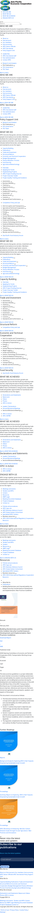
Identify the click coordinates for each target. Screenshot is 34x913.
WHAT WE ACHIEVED (9, 16)
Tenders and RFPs (8, 491)
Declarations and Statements (12, 395)
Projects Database (8, 501)
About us (5, 38)
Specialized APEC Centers (10, 514)
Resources (6, 495)
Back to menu (4, 73)
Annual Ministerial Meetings (11, 408)
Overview (5, 168)
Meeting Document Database (12, 499)
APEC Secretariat (8, 48)
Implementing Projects (10, 172)
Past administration (9, 58)
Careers (5, 493)
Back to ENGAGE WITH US (8, 558)
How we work (7, 40)
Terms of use (5, 910)
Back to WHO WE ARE (6, 103)
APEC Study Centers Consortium (13, 512)
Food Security (7, 162)
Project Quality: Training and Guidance (15, 178)
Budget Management (9, 158)
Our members (7, 42)
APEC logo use (7, 508)
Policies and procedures (10, 506)
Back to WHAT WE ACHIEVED (9, 451)
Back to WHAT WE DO (6, 277)
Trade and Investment (9, 152)
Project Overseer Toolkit (10, 176)
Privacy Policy (14, 910)
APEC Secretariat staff (9, 56)
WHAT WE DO (7, 14)
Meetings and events (9, 489)
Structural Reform (8, 154)
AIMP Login (6, 497)
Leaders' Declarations (9, 406)
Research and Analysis (10, 63)
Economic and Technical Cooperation (14, 156)
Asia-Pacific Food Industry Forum (13, 235)
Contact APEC (7, 60)
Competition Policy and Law (11, 203)
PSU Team (6, 69)
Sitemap (2, 912)
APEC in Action (7, 403)
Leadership (6, 54)
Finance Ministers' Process (11, 160)
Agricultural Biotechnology (11, 164)
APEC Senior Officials (9, 46)
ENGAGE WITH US (8, 18)
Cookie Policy (24, 910)
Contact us (6, 503)
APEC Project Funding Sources (12, 174)
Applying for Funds (8, 170)
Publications (6, 150)
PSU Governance (8, 67)
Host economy (7, 44)
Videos (5, 399)
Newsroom (6, 397)
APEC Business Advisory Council (12, 510)
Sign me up (4, 866)
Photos (5, 401)
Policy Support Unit (9, 50)
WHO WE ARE (7, 12)
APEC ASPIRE (7, 416)
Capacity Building (8, 148)
